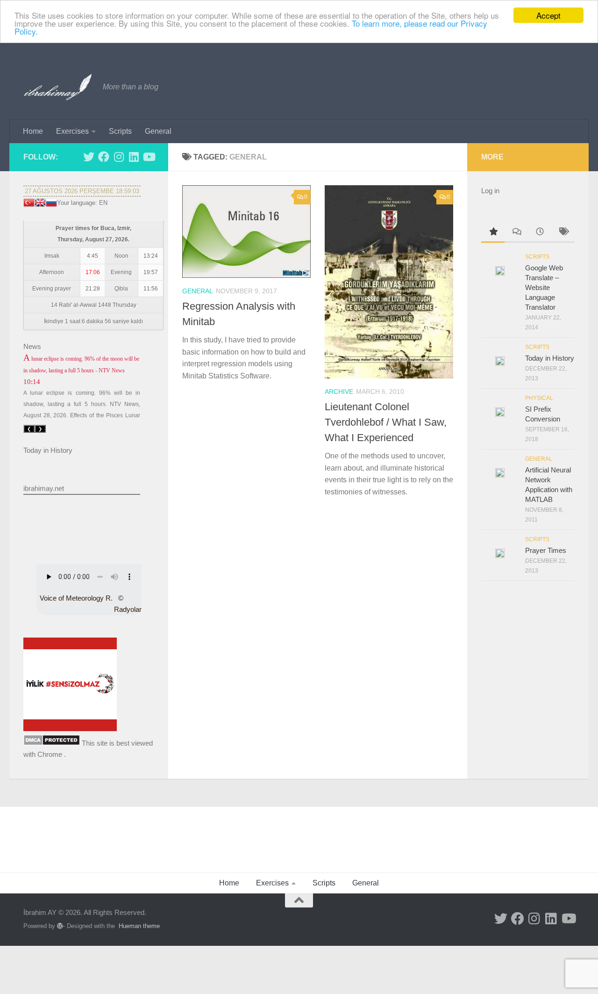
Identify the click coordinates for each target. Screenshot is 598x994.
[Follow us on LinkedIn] (133, 156)
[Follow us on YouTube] (148, 156)
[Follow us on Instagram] (118, 156)
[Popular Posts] (493, 233)
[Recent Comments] (516, 233)
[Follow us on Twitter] (88, 156)
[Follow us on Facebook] (103, 156)
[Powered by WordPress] (60, 926)
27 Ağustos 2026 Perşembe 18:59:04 (82, 191)
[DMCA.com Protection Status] (51, 743)
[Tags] (563, 233)
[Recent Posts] (539, 233)
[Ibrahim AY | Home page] (58, 87)
